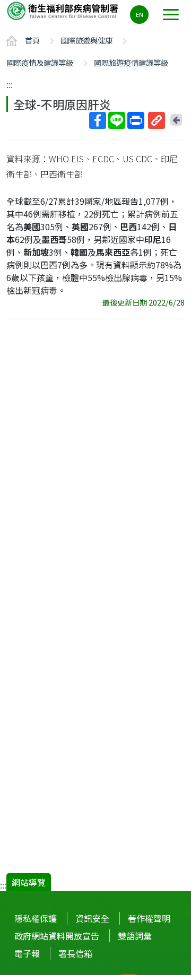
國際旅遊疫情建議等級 (131, 62)
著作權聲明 (149, 918)
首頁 (32, 40)
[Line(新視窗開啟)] (116, 120)
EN (139, 14)
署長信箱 (75, 953)
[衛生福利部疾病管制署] (63, 10)
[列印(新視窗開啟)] (135, 120)
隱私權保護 (35, 918)
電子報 (27, 953)
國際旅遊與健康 (86, 40)
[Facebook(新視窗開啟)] (97, 120)
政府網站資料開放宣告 (56, 935)
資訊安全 (92, 918)
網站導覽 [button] (29, 882)
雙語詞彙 (135, 935)
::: (9, 84)
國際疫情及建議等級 (39, 62)
